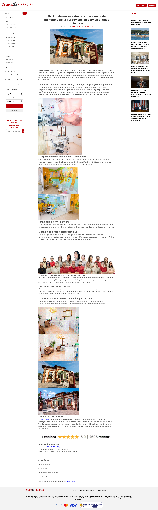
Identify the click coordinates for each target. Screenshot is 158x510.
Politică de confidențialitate (87, 490)
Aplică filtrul (14, 106)
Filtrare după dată (12, 89)
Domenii (9, 18)
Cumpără (152, 5)
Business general (10, 40)
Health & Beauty (9, 62)
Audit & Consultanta (10, 24)
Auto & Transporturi (10, 27)
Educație (7, 53)
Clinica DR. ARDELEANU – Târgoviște (51, 447)
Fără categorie (9, 59)
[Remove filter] (21, 79)
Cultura (7, 50)
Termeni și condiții (102, 490)
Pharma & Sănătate (87, 26)
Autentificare (141, 5)
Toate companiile (14, 84)
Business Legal (9, 46)
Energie (7, 56)
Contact (74, 490)
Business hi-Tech (10, 43)
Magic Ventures (71, 481)
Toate (6, 21)
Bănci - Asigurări (9, 30)
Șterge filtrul (14, 110)
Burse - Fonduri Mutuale (11, 34)
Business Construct (10, 37)
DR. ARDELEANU (44, 419)
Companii (10, 68)
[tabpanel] (76, 47)
